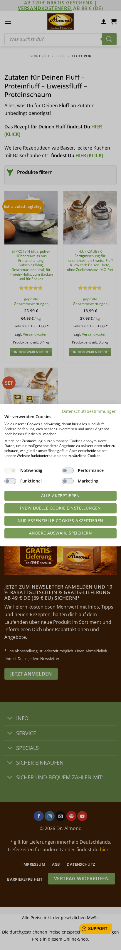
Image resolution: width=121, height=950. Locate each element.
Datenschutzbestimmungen (89, 411)
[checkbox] (10, 470)
